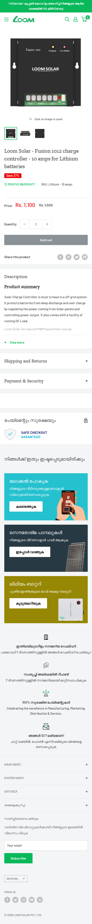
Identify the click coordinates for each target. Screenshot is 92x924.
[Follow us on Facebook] (7, 900)
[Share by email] (85, 257)
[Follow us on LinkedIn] (40, 900)
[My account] (75, 19)
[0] (84, 19)
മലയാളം (12, 878)
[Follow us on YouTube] (32, 900)
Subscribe (18, 858)
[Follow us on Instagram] (24, 900)
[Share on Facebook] (60, 257)
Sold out (46, 240)
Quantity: (10, 224)
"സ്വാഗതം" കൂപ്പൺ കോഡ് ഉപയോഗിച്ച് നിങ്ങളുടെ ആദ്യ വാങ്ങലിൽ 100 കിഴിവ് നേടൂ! (46, 6)
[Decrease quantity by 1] (24, 224)
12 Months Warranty (19, 184)
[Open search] (67, 19)
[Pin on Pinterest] (68, 257)
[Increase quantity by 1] (47, 224)
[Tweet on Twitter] (77, 257)
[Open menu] (6, 19)
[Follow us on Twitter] (15, 900)
